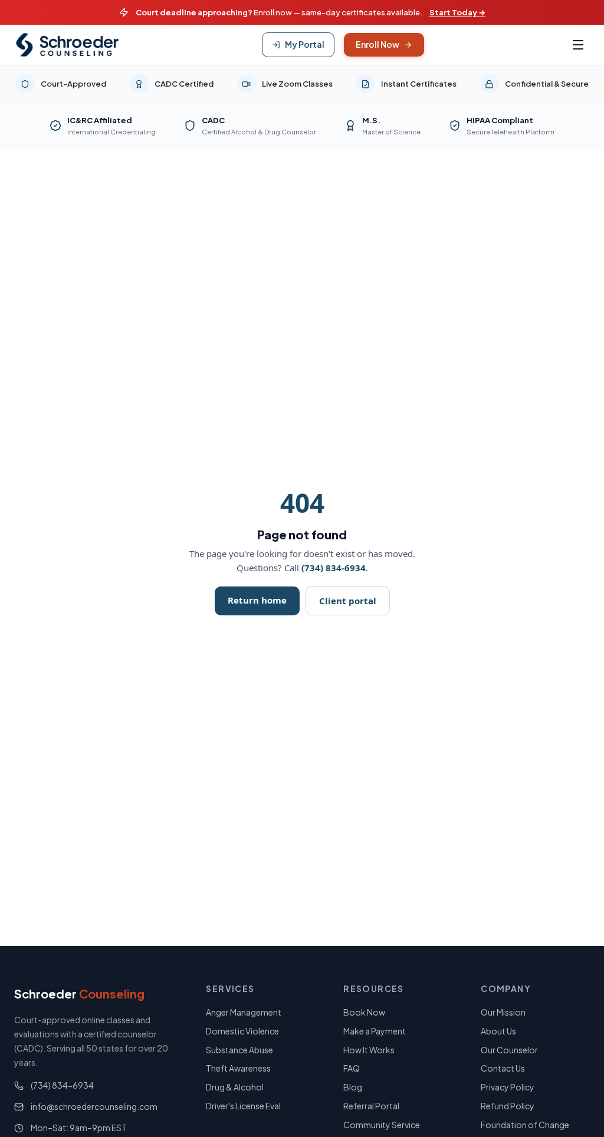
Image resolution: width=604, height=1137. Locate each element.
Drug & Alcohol (235, 1087)
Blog (352, 1087)
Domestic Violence (242, 1031)
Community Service (381, 1124)
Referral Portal (371, 1105)
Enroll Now (377, 44)
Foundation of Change (525, 1124)
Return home (257, 600)
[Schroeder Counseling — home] (67, 45)
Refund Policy (507, 1105)
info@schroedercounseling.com (94, 1106)
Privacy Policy (507, 1087)
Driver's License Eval (243, 1105)
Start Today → (457, 12)
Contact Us (503, 1068)
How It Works (369, 1049)
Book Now (364, 1012)
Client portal (347, 601)
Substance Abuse (239, 1049)
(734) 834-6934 (333, 568)
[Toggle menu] (578, 45)
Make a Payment (374, 1031)
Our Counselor (509, 1049)
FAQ (351, 1068)
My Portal (304, 44)
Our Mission (503, 1012)
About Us (498, 1031)
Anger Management (243, 1012)
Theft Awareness (238, 1068)
